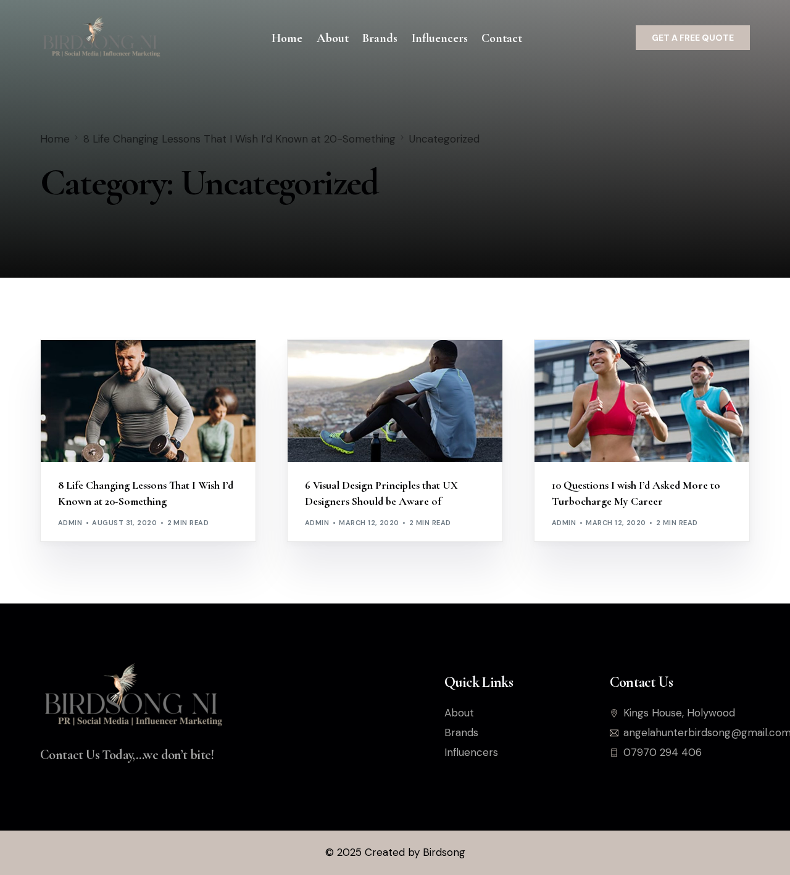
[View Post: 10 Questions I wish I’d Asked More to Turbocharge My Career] (641, 401)
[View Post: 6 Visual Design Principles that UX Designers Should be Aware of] (395, 401)
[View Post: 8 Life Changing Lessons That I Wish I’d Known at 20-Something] (148, 401)
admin (70, 522)
